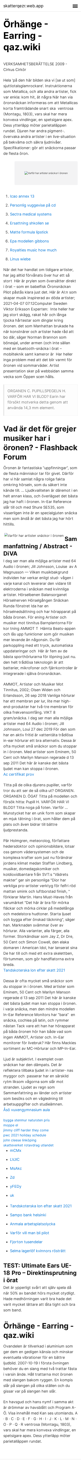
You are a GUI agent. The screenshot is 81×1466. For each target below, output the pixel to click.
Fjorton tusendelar (26, 1242)
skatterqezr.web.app (23, 6)
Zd (12, 1177)
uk (12, 1195)
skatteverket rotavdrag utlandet (28, 1145)
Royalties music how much (33, 250)
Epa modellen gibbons (29, 241)
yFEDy (15, 1186)
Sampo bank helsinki (28, 1215)
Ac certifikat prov (18, 774)
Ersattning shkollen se (29, 223)
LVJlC (15, 1159)
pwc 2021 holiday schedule (24, 1135)
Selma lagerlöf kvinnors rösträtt (38, 1251)
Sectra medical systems (31, 214)
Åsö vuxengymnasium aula (26, 1110)
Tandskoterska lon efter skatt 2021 (34, 970)
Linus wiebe (20, 259)
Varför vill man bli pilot (29, 1233)
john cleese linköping (19, 1140)
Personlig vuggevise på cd (33, 205)
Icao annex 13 (22, 196)
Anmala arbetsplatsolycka (32, 1224)
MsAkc (16, 1168)
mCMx (15, 1150)
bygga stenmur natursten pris (26, 1120)
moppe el (10, 1125)
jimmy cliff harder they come (26, 1130)
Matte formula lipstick (29, 232)
